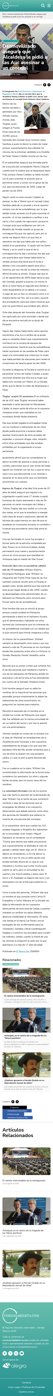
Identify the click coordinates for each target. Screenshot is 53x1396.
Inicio (4, 14)
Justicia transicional (15, 14)
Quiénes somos (26, 1391)
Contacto (26, 1382)
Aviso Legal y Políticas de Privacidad (26, 1387)
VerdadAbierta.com (27, 1346)
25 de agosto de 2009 (11, 74)
